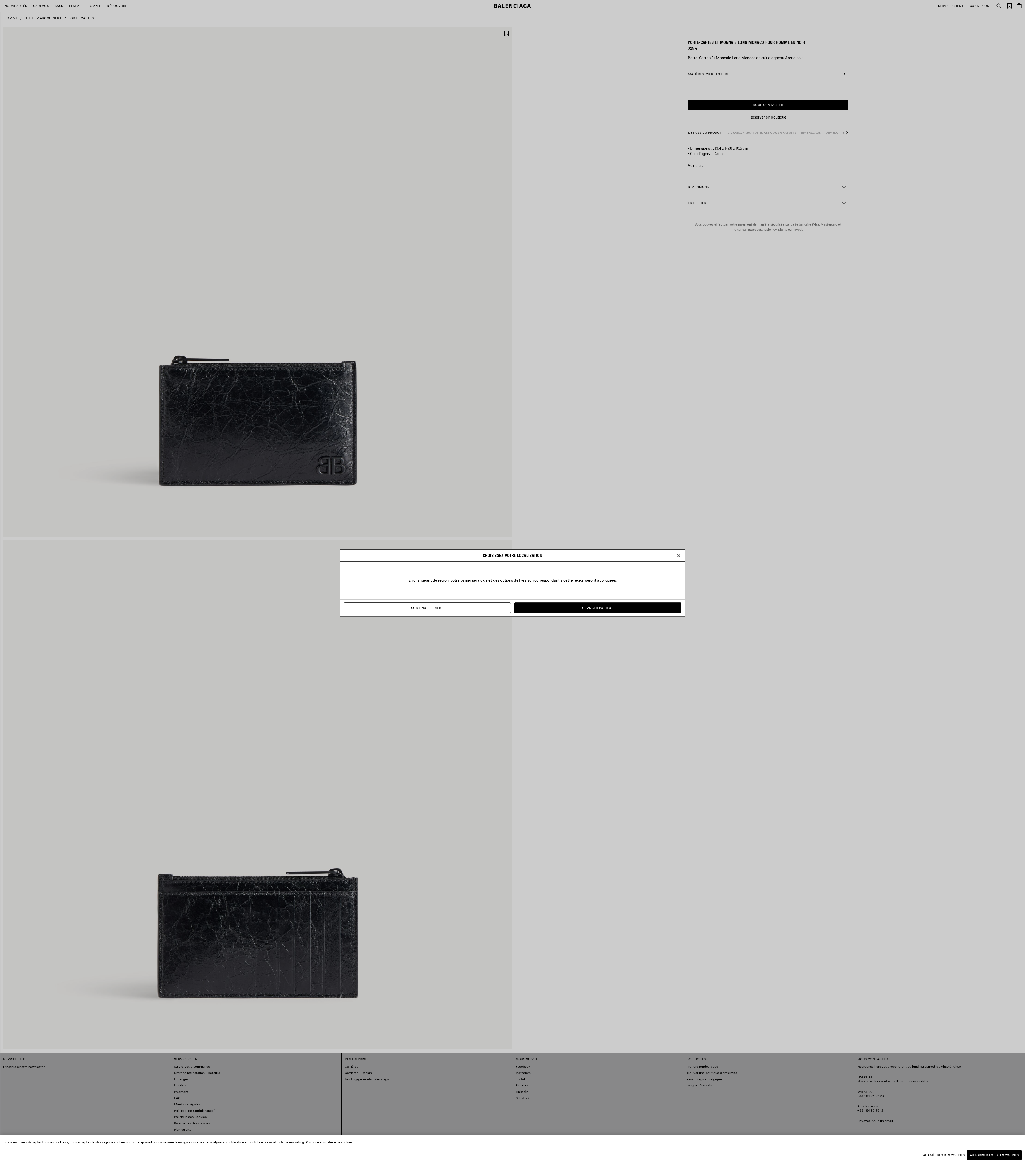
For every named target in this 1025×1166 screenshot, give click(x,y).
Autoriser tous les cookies (994, 1155)
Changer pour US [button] (597, 608)
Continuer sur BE (427, 608)
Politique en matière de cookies (329, 1142)
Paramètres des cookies (943, 1155)
